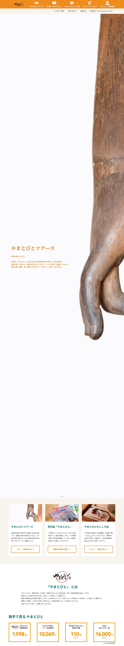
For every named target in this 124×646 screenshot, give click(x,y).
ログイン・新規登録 (107, 6)
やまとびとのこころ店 (72, 6)
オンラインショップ (90, 6)
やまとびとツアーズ (36, 6)
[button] (60, 496)
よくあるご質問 (59, 11)
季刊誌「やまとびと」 (54, 6)
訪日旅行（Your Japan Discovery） (101, 11)
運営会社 (83, 11)
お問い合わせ (72, 11)
